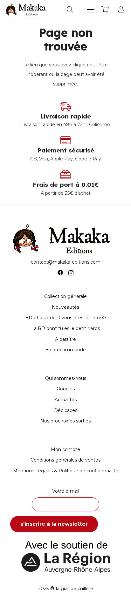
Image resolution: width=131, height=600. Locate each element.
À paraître (65, 339)
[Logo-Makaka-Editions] (26, 9)
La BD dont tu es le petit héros (65, 328)
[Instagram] (70, 273)
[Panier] (105, 9)
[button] (70, 9)
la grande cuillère (74, 588)
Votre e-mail (65, 491)
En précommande (65, 350)
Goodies (66, 389)
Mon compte (65, 449)
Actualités (66, 399)
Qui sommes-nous (65, 378)
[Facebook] (60, 272)
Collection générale (65, 296)
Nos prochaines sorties (65, 421)
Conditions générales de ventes (65, 460)
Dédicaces (65, 410)
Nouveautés (65, 307)
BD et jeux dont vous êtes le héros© (65, 317)
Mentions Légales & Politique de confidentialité (65, 471)
